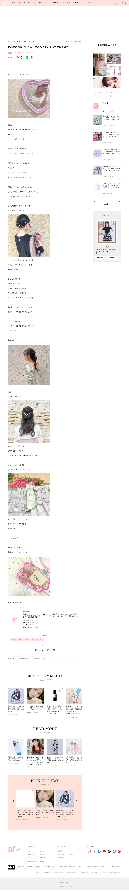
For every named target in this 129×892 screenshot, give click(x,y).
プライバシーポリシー (93, 872)
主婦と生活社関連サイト (64, 882)
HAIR (13, 2)
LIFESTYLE (77, 2)
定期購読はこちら (113, 257)
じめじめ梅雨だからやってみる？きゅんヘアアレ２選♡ (32, 658)
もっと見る (107, 204)
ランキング (73, 851)
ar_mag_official (28, 620)
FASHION (31, 2)
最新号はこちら (100, 257)
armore (98, 2)
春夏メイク (113, 96)
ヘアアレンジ (20, 53)
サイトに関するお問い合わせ (70, 872)
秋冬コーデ (101, 92)
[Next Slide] (77, 801)
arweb (9, 658)
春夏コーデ (113, 92)
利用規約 (83, 872)
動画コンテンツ (62, 854)
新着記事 (60, 851)
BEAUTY (22, 2)
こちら (10, 153)
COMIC (47, 2)
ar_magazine (33, 622)
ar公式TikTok (35, 627)
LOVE (40, 2)
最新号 (71, 854)
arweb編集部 (77, 41)
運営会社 (38, 872)
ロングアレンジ (29, 53)
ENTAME (55, 2)
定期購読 (60, 857)
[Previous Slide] (13, 801)
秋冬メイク (101, 96)
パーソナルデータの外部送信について (111, 872)
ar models (87, 2)
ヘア (15, 53)
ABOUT (46, 872)
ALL (103, 111)
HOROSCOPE (66, 2)
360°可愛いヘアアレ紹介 (16, 172)
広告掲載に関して (55, 872)
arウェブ (31, 624)
